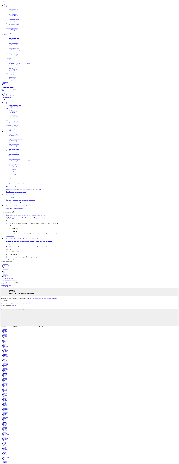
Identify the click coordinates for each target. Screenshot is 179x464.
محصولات (5, 264)
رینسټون (5, 5)
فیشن (7, 16)
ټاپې (10, 79)
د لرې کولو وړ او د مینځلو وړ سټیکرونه (20, 63)
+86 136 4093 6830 (5, 286)
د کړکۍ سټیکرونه (14, 38)
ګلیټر (10, 12)
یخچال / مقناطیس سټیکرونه (16, 41)
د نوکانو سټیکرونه (14, 55)
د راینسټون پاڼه (14, 14)
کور (4, 4)
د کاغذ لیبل (12, 70)
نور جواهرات (12, 31)
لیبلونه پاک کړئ (14, 67)
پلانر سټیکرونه (13, 43)
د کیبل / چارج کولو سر (15, 7)
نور (7, 73)
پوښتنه (12, 236)
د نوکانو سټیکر (13, 21)
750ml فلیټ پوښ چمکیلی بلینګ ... (16, 192)
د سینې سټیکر (13, 17)
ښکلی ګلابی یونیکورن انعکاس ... (16, 202)
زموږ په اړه (6, 84)
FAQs (4, 83)
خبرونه (5, 82)
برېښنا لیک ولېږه (6, 285)
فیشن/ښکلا (8, 53)
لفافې (10, 75)
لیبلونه (8, 65)
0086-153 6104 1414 (8, 278)
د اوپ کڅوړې (12, 77)
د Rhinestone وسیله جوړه (15, 15)
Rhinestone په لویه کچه (12, 28)
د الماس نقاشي (13, 26)
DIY (7, 11)
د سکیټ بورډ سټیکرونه (15, 50)
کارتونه (11, 74)
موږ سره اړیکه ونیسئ (9, 87)
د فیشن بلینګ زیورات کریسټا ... (16, 208)
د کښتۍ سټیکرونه (14, 49)
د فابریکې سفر (10, 85)
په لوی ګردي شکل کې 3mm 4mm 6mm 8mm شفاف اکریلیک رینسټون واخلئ (28, 217)
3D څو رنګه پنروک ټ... (13, 186)
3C (6, 6)
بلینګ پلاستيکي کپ (14, 24)
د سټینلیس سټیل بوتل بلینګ (17, 25)
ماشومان (8, 58)
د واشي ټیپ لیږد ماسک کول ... (15, 197)
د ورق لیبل (12, 68)
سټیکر (5, 34)
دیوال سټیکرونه (13, 36)
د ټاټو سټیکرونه (14, 56)
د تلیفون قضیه (13, 10)
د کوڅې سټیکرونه (14, 46)
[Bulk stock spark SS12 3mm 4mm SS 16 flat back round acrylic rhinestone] (26, 238)
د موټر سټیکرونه (14, 48)
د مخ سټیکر (12, 20)
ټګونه (10, 80)
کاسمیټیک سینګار (14, 19)
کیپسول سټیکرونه (14, 60)
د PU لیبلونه (13, 72)
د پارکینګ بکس (13, 78)
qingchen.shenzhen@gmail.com (10, 280)
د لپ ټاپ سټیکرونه (14, 39)
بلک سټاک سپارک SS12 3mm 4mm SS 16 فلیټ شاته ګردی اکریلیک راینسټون (29, 241)
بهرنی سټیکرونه (11, 45)
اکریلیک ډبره (13, 29)
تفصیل (8, 236)
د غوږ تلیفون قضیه (14, 9)
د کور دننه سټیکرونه (12, 35)
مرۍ (10, 33)
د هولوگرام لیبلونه (15, 69)
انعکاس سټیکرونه (14, 51)
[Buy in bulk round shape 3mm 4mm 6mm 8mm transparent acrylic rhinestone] (25, 215)
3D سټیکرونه (12, 59)
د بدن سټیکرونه (13, 54)
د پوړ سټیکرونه (13, 40)
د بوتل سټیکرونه (14, 44)
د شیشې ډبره (12, 30)
